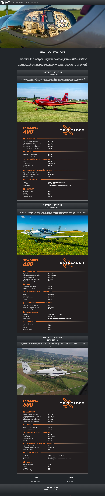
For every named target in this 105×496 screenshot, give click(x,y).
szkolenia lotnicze (20, 2)
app (39, 2)
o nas (13, 2)
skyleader (28, 2)
